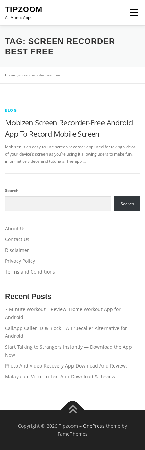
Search (12, 190)
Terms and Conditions (30, 271)
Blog (11, 110)
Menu (133, 13)
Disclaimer (17, 250)
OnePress (94, 426)
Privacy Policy (20, 261)
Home (10, 75)
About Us (15, 228)
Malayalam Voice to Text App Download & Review (60, 376)
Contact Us (17, 239)
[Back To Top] (73, 410)
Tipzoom (23, 9)
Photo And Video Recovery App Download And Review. (66, 365)
